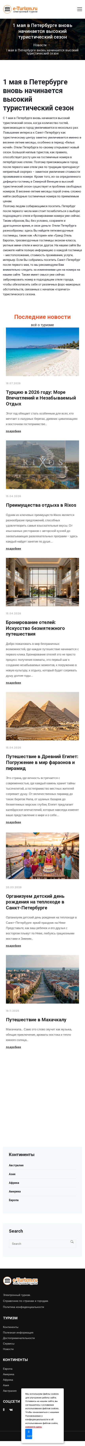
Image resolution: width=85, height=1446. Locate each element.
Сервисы (8, 1343)
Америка (15, 1191)
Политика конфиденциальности (23, 1307)
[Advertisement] (42, 1104)
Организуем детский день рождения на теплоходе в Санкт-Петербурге (35, 902)
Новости (40, 45)
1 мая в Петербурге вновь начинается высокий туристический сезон (42, 52)
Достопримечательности (19, 1338)
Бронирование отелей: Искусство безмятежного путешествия (35, 628)
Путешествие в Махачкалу (36, 1019)
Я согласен (29, 1434)
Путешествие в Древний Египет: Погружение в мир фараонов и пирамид (42, 762)
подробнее (13, 431)
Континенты (10, 1327)
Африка (14, 1182)
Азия (12, 1174)
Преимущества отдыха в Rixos (41, 505)
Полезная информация (18, 1332)
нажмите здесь (33, 1427)
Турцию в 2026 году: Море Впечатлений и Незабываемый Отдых (41, 398)
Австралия (16, 1165)
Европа (14, 1200)
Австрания (10, 1391)
